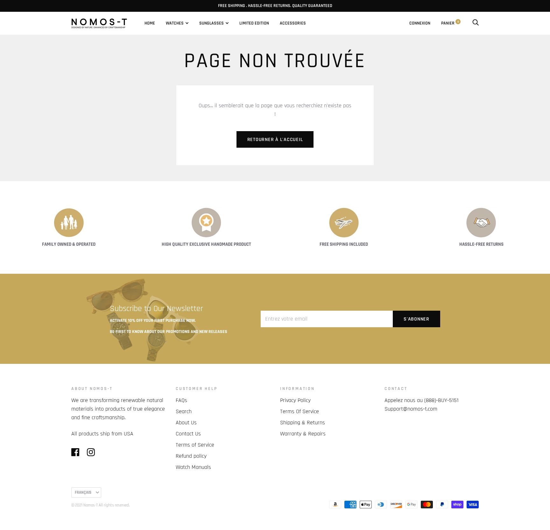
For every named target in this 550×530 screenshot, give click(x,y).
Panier (450, 23)
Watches (175, 23)
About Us (186, 422)
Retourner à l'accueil (275, 139)
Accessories (293, 23)
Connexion (419, 23)
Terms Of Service (299, 411)
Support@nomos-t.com (410, 409)
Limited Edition (254, 23)
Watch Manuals (193, 467)
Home (150, 23)
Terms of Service (195, 445)
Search (184, 411)
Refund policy (191, 456)
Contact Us (188, 433)
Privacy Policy (295, 400)
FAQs (181, 400)
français (83, 492)
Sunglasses (211, 23)
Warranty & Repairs (303, 433)
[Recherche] (475, 23)
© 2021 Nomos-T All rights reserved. (100, 505)
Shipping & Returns (302, 422)
